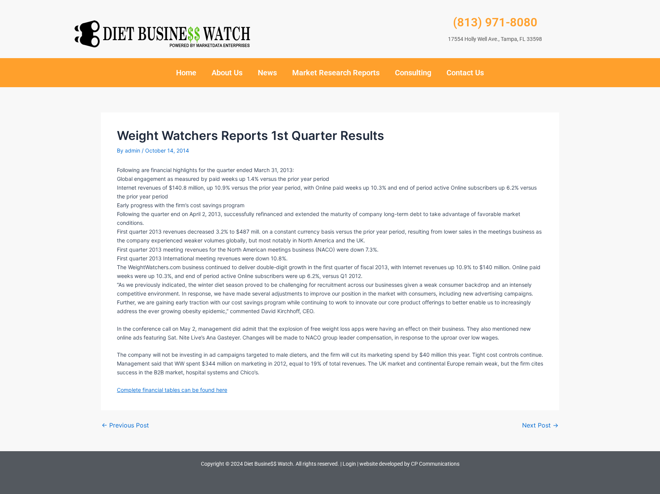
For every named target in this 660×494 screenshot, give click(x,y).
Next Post (540, 425)
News (267, 72)
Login (349, 464)
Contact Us (465, 72)
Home (186, 72)
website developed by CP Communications (409, 464)
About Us (227, 72)
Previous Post (125, 425)
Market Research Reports (336, 72)
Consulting (413, 72)
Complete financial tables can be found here (172, 390)
